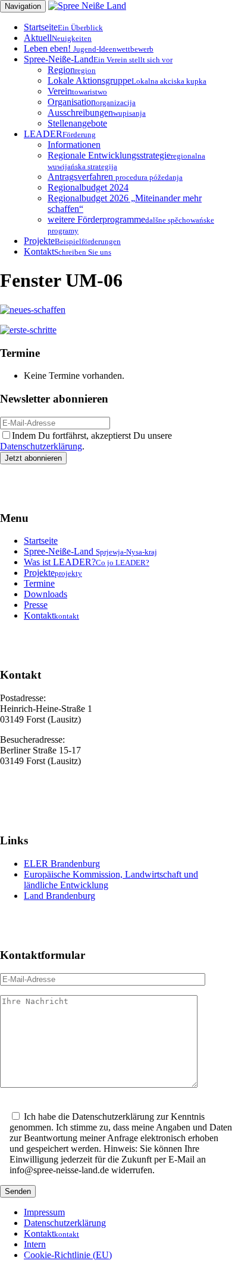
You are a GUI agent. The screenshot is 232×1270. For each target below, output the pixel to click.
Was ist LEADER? (86, 562)
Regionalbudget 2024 (88, 187)
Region (72, 70)
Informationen (74, 145)
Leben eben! (88, 48)
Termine (39, 583)
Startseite (63, 27)
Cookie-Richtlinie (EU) (68, 1255)
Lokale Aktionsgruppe (127, 80)
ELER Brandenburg (62, 864)
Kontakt (67, 251)
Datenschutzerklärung (41, 446)
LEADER (60, 134)
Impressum (44, 1212)
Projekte (72, 241)
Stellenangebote (77, 123)
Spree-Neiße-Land (98, 59)
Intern (35, 1244)
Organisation (92, 102)
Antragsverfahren (115, 177)
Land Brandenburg (59, 896)
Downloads (45, 594)
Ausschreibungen (97, 112)
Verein (77, 91)
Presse (36, 605)
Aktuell (58, 38)
